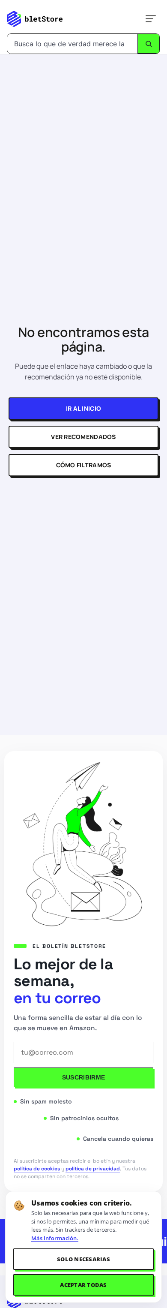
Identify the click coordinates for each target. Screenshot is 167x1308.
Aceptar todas (83, 1285)
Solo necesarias (83, 1259)
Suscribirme (83, 1077)
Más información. (54, 1238)
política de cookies (37, 1168)
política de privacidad (93, 1168)
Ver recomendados (83, 437)
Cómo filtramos (83, 465)
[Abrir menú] (150, 18)
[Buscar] (148, 44)
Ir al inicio (83, 408)
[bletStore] (35, 19)
